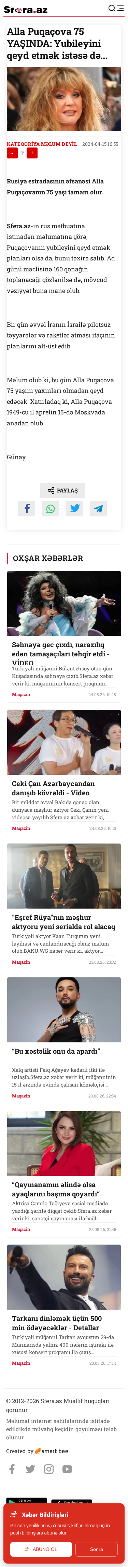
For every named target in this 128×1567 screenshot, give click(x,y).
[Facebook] (12, 1469)
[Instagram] (49, 1469)
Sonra (96, 1549)
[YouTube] (67, 1469)
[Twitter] (30, 1469)
